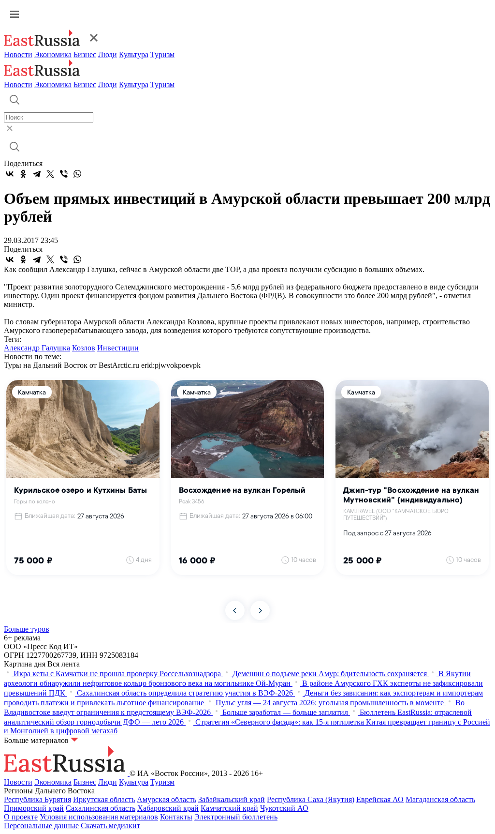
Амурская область (166, 799)
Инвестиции (118, 348)
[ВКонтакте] (9, 174)
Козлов (83, 348)
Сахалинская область (100, 808)
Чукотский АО (284, 808)
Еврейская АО (380, 799)
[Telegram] (37, 174)
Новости (18, 54)
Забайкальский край (231, 799)
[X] (50, 174)
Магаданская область (440, 799)
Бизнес (84, 54)
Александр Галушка (37, 348)
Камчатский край (229, 808)
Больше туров (26, 629)
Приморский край (34, 808)
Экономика (53, 54)
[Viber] (64, 174)
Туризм (162, 54)
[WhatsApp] (77, 174)
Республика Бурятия (37, 799)
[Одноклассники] (23, 174)
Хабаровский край (168, 808)
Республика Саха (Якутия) (310, 799)
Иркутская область (104, 799)
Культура (133, 54)
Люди (107, 54)
